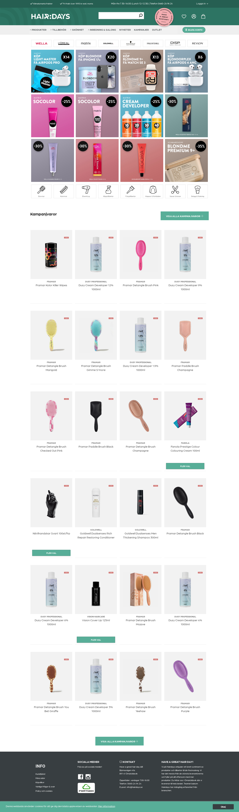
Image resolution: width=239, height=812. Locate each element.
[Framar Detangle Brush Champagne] (155, 398)
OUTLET (157, 29)
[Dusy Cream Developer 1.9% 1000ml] (155, 317)
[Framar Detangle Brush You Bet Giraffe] (66, 659)
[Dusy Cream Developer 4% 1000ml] (200, 572)
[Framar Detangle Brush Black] (200, 485)
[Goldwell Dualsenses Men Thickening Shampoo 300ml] (155, 485)
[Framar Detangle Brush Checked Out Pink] (66, 398)
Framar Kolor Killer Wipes (51, 285)
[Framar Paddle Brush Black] (111, 398)
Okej (223, 806)
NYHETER (125, 29)
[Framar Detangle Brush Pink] (155, 237)
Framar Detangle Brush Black (185, 533)
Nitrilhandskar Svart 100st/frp (51, 533)
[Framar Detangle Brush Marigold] (66, 317)
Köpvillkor (40, 782)
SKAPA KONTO (195, 30)
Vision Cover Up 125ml (96, 620)
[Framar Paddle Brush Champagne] (200, 317)
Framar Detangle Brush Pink (141, 285)
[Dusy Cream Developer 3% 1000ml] (111, 659)
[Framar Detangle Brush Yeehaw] (155, 659)
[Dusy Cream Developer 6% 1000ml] (66, 572)
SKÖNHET (78, 29)
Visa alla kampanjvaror (183, 216)
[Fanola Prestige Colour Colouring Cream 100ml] (200, 398)
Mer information (106, 806)
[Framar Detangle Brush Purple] (200, 659)
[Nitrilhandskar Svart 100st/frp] (66, 485)
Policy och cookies (44, 791)
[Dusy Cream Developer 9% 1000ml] (200, 237)
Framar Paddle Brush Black (96, 446)
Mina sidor (40, 778)
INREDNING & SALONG (103, 29)
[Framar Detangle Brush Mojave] (155, 572)
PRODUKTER (39, 29)
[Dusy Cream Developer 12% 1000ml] (111, 237)
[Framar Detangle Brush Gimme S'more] (111, 317)
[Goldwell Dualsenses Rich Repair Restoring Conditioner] (111, 485)
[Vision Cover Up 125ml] (111, 572)
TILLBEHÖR (59, 29)
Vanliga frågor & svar (45, 786)
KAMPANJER (141, 29)
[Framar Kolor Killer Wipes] (66, 237)
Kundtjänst (40, 774)
